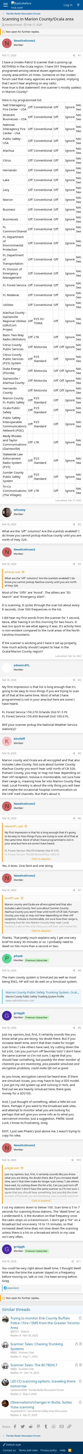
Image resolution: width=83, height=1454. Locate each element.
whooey (20, 510)
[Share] (74, 55)
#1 (79, 55)
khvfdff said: (12, 898)
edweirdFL (22, 665)
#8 (79, 970)
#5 (79, 753)
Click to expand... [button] (42, 859)
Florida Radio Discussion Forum (46, 1390)
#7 (79, 890)
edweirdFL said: (14, 826)
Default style (13, 1444)
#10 (79, 1160)
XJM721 (14, 1331)
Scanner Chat (26, 1352)
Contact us (9, 1450)
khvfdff (19, 739)
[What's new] (78, 5)
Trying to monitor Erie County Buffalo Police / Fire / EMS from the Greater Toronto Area (45, 1323)
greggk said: (12, 1168)
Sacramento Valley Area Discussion (47, 1411)
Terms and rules (28, 1450)
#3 (79, 564)
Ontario (25, 1331)
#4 (79, 680)
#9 (79, 1027)
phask (18, 956)
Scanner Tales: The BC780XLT (33, 1365)
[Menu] (5, 5)
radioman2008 (18, 1390)
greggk (19, 1013)
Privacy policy (48, 1450)
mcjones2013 (18, 1411)
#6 (79, 818)
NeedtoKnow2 (13, 24)
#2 (79, 524)
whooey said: (12, 572)
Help (62, 1450)
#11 (79, 1261)
